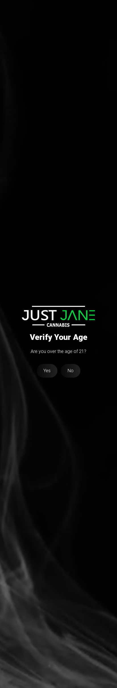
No (71, 370)
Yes (47, 370)
